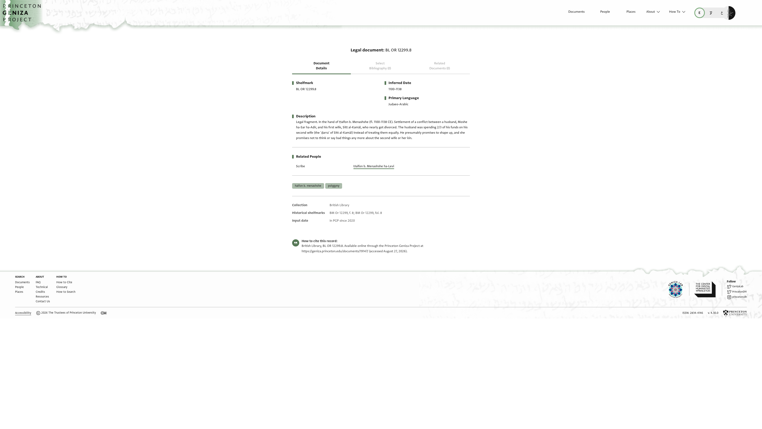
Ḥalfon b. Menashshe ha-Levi (373, 166)
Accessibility (23, 313)
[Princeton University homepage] (735, 313)
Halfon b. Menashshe (308, 186)
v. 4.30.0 (713, 313)
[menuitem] (573, 13)
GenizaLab (737, 286)
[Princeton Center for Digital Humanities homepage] (708, 289)
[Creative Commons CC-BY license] (104, 313)
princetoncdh (739, 297)
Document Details (321, 65)
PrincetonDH (739, 291)
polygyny (333, 186)
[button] (23, 15)
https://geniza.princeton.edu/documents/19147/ (335, 251)
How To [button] (674, 12)
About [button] (650, 12)
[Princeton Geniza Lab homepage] (678, 289)
